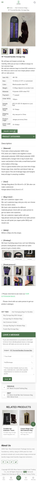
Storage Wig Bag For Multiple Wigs (14, 325)
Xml (23, 474)
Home (11, 8)
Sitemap (12, 474)
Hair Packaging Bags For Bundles (22, 312)
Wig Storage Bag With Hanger (12, 315)
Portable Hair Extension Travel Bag (8, 429)
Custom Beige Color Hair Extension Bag (26, 429)
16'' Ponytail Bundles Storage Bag (21, 350)
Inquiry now (8, 131)
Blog (18, 474)
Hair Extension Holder (10, 322)
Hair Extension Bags (21, 8)
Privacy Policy (30, 474)
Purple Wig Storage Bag (10, 329)
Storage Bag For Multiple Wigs (12, 319)
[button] (33, 424)
